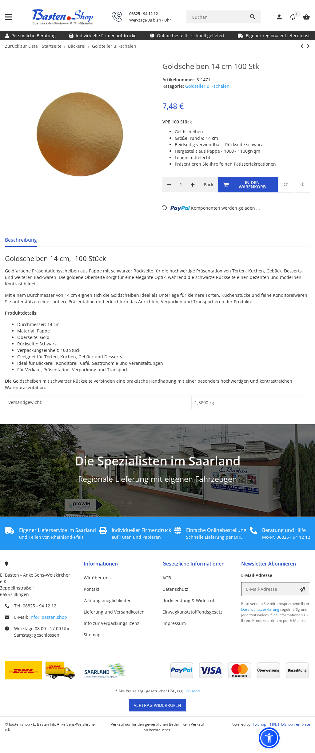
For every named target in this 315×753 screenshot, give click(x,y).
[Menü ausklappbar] (8, 17)
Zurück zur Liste (21, 46)
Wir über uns (97, 578)
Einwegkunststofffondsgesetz (192, 612)
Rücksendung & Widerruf (188, 600)
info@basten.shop (48, 617)
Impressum (174, 623)
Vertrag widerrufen (157, 705)
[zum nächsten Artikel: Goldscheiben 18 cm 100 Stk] (302, 46)
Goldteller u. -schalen (207, 86)
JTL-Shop (259, 724)
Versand (192, 691)
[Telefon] (116, 17)
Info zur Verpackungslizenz (111, 623)
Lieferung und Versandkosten (114, 612)
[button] (290, 17)
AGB (166, 578)
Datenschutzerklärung (260, 609)
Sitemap (92, 635)
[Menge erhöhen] (192, 184)
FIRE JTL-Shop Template (290, 724)
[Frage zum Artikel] (302, 184)
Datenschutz (175, 589)
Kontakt (91, 589)
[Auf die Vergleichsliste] (285, 184)
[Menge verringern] (168, 184)
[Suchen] (253, 16)
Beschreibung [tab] (21, 239)
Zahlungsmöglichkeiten (108, 600)
